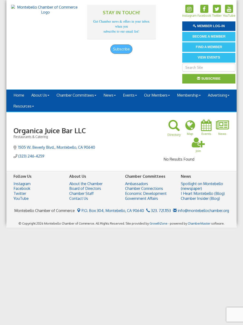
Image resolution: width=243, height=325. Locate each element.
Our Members (156, 95)
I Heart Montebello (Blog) (203, 193)
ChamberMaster (199, 223)
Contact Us (78, 198)
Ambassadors (136, 183)
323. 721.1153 (160, 210)
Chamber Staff (81, 193)
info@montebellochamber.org (203, 210)
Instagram (22, 183)
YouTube (21, 198)
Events (129, 95)
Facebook (22, 188)
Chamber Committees (75, 95)
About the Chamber (86, 183)
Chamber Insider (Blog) (200, 198)
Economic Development (146, 193)
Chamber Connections (144, 188)
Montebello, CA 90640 (113, 210)
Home (19, 95)
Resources (23, 106)
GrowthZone (159, 223)
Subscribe (121, 49)
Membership (187, 95)
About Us (39, 95)
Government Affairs (141, 198)
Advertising (217, 95)
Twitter (20, 193)
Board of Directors (85, 188)
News (108, 95)
